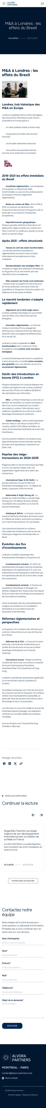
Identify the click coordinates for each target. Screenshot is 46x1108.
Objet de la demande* (13, 1000)
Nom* (5, 951)
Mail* (4, 975)
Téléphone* (7, 988)
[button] (42, 3)
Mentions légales (14, 1095)
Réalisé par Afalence (30, 1095)
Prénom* (6, 963)
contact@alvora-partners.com (17, 1073)
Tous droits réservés (33, 1090)
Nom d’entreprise (10, 938)
